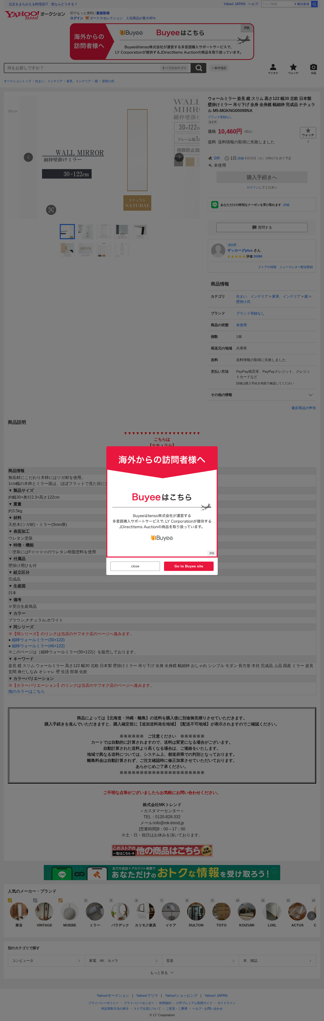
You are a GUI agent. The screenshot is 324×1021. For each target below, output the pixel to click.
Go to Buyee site (188, 566)
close (135, 566)
